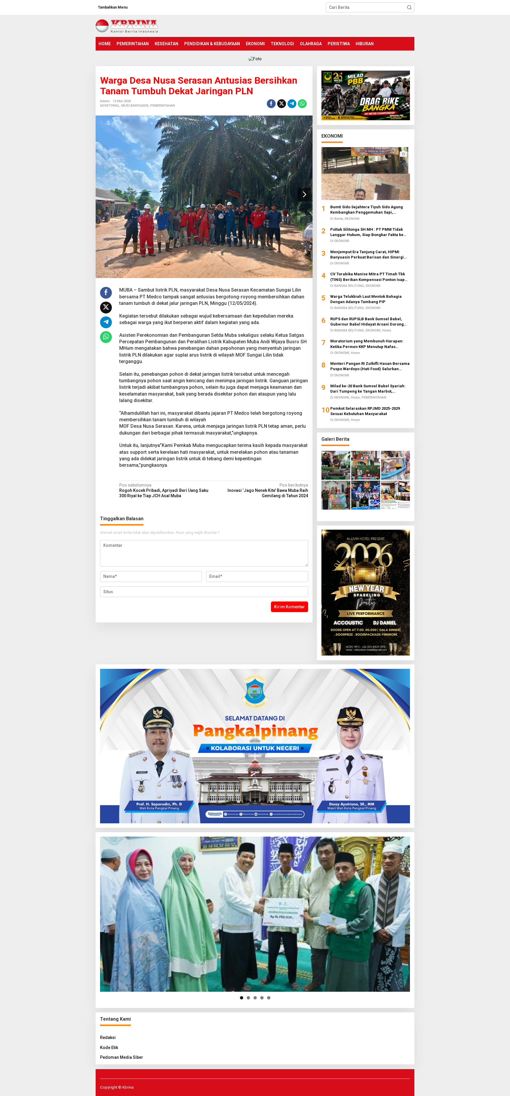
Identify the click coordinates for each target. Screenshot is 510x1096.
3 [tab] (255, 997)
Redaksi (108, 1037)
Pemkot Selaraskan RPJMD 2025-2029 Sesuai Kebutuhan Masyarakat (365, 411)
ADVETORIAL (110, 106)
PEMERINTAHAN (162, 106)
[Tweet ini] (281, 103)
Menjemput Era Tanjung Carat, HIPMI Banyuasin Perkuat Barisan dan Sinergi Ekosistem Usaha (367, 254)
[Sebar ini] (271, 103)
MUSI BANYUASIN (134, 106)
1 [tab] (241, 997)
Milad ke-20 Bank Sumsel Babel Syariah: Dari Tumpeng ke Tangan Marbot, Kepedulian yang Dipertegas (368, 388)
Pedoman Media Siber (121, 1057)
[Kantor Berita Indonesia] (127, 25)
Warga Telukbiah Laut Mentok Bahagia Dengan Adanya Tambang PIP (366, 299)
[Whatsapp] (302, 103)
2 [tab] (248, 997)
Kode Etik (109, 1047)
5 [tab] (268, 997)
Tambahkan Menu (113, 7)
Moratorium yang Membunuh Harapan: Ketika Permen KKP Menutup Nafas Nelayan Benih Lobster (366, 344)
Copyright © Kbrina (116, 1087)
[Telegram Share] (291, 103)
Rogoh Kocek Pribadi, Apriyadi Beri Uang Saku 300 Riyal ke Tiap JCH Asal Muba (163, 490)
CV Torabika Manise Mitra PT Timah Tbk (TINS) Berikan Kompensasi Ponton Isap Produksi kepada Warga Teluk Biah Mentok (370, 277)
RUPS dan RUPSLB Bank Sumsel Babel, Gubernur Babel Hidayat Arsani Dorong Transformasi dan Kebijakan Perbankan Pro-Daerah (367, 321)
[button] (409, 7)
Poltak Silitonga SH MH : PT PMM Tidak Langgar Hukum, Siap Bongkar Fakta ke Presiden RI (366, 232)
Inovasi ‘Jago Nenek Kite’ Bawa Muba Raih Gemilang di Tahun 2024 (268, 490)
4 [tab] (262, 997)
